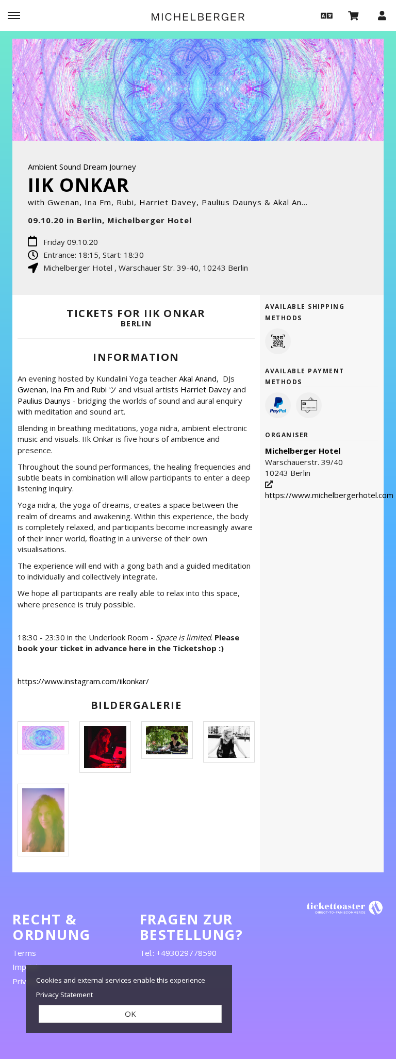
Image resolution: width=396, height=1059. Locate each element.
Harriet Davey (205, 389)
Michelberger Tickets (198, 16)
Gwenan (32, 389)
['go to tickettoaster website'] (345, 907)
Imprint (25, 967)
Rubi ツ (104, 389)
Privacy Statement (64, 994)
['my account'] (382, 15)
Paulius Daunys (44, 400)
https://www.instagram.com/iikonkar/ (83, 681)
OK (130, 1013)
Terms (24, 953)
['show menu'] (14, 15)
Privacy (25, 981)
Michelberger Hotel (302, 450)
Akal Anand (198, 378)
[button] (325, 15)
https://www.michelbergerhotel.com (329, 495)
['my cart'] (353, 15)
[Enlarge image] (43, 737)
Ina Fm (62, 389)
